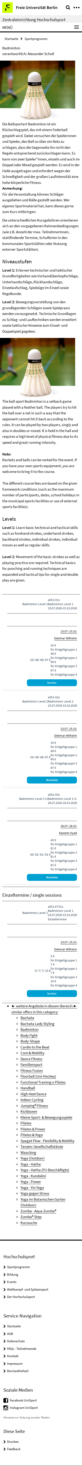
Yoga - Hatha (30, 1164)
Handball (27, 1087)
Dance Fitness (31, 1058)
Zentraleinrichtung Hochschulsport (33, 19)
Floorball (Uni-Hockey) (38, 1076)
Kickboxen (28, 1111)
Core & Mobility (32, 1052)
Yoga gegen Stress (34, 1193)
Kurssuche (28, 1222)
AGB (10, 1333)
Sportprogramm (36, 39)
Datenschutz (16, 1341)
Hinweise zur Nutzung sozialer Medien (26, 1417)
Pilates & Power (32, 1129)
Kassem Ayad (68, 833)
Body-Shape (30, 1041)
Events (11, 1282)
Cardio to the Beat (34, 1047)
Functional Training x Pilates (43, 1082)
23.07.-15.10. (69, 631)
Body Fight (29, 1035)
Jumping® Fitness (34, 1105)
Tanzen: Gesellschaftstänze (41, 1146)
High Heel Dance (33, 1093)
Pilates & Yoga (31, 1134)
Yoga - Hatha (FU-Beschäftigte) (44, 1169)
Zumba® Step (30, 1216)
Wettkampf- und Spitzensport (27, 1289)
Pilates (25, 1123)
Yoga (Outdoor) (32, 1158)
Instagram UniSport (24, 1407)
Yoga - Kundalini (33, 1175)
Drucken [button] (13, 1441)
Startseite (11, 39)
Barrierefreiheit (17, 1371)
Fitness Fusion (31, 1070)
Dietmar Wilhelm (65, 638)
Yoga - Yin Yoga (32, 1187)
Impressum (15, 1363)
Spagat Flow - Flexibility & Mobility (47, 1140)
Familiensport (31, 1064)
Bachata (27, 1017)
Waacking (28, 1152)
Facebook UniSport (23, 1400)
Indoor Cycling (32, 1099)
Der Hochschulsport (21, 1297)
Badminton (29, 1029)
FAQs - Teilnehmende (21, 1348)
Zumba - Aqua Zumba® (38, 1210)
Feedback (13, 1449)
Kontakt (12, 1356)
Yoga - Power (30, 1181)
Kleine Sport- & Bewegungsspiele (46, 1117)
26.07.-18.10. (69, 826)
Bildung (12, 1274)
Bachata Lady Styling (37, 1023)
